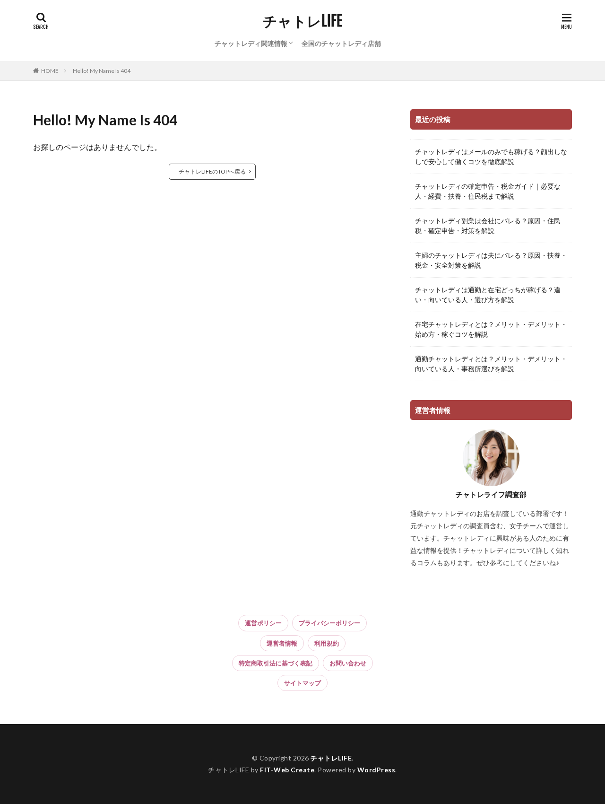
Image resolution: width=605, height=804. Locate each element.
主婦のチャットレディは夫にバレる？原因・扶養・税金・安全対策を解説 (491, 260)
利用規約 (326, 643)
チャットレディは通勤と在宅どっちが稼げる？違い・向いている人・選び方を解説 (488, 295)
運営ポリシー (263, 623)
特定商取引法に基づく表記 (275, 663)
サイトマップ (302, 683)
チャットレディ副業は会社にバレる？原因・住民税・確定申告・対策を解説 (488, 226)
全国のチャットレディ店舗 (341, 43)
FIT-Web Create (287, 770)
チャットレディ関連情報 (251, 43)
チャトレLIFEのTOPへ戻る (212, 171)
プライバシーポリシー (329, 623)
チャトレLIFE (302, 21)
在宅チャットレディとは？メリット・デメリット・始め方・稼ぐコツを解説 (491, 329)
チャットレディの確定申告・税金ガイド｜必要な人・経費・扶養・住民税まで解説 (488, 191)
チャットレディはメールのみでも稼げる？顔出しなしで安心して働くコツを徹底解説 (491, 157)
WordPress (376, 770)
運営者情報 (282, 643)
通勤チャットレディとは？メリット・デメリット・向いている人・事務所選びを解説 (491, 364)
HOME (50, 70)
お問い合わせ (347, 663)
